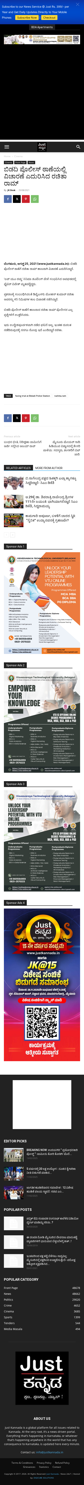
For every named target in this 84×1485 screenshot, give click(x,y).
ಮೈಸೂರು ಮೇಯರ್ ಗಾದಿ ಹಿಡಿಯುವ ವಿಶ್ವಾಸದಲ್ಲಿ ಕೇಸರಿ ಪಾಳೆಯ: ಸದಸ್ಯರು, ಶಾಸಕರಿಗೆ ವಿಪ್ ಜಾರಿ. (61, 448)
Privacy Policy (44, 1462)
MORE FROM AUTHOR (49, 468)
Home (7, 156)
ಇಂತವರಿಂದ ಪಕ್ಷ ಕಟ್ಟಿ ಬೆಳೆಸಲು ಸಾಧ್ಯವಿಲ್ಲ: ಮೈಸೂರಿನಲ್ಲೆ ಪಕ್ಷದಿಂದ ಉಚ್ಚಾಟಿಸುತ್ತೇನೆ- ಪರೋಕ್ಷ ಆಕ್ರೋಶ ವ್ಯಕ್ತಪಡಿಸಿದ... (51, 1259)
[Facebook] (8, 199)
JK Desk (11, 190)
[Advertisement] (42, 98)
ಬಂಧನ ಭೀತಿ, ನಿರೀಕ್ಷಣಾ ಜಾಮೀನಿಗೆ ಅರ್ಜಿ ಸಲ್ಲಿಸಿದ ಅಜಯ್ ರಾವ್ (22, 444)
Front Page (20, 162)
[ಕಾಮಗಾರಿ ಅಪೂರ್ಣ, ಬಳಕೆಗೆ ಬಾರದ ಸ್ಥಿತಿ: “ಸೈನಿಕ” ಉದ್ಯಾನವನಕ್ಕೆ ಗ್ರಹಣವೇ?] (13, 520)
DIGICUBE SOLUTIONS (44, 1477)
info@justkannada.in (49, 1452)
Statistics (44, 1467)
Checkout (49, 17)
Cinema (18, 156)
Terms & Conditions (22, 1462)
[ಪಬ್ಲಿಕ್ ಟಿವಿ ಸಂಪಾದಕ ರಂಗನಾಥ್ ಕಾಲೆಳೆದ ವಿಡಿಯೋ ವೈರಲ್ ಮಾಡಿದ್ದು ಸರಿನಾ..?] (13, 1223)
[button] (77, 4)
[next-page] (12, 534)
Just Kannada (52, 1473)
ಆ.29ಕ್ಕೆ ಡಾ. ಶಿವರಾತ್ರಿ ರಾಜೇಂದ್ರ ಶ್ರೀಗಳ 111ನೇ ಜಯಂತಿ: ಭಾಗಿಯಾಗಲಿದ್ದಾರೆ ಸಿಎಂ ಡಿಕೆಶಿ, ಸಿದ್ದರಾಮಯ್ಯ (51, 501)
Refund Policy (62, 1462)
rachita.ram (60, 395)
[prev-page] (6, 534)
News (31, 162)
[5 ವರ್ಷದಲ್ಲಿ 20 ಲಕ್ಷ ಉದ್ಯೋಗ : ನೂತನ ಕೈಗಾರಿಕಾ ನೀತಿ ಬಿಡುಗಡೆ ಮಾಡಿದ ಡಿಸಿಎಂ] (13, 1174)
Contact (57, 1467)
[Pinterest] (26, 199)
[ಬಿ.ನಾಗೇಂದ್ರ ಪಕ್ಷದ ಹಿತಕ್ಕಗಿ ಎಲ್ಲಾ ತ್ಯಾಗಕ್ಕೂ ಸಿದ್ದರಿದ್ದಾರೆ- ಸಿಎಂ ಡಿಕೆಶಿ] (13, 483)
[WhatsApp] (35, 199)
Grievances (29, 1467)
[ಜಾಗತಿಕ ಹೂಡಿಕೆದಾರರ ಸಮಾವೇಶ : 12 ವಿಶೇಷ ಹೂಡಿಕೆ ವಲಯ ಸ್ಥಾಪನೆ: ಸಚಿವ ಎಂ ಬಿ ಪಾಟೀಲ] (13, 1192)
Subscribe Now (27, 17)
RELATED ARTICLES (18, 468)
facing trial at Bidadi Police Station (32, 395)
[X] (17, 199)
